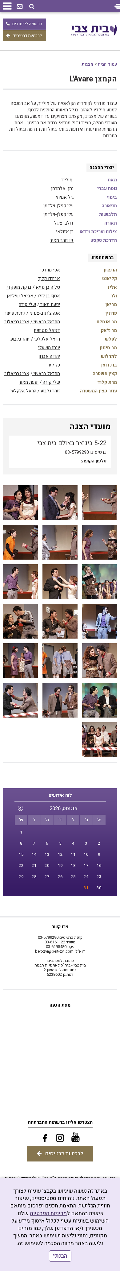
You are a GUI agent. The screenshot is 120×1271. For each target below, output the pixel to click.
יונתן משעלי (49, 347)
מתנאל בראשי (46, 321)
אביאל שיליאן (20, 295)
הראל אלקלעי (46, 339)
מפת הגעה (60, 1005)
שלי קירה (27, 304)
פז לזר (54, 365)
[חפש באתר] (31, 6)
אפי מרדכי (50, 270)
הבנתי (60, 1256)
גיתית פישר (14, 313)
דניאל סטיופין (47, 330)
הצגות (87, 64)
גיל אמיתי (65, 197)
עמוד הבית (107, 64)
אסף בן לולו (49, 295)
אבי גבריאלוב (16, 321)
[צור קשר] (19, 6)
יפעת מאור (49, 304)
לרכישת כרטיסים (27, 35)
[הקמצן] (99, 502)
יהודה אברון (49, 356)
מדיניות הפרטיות (48, 1213)
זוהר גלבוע (20, 339)
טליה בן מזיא (48, 287)
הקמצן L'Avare (93, 79)
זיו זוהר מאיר (62, 240)
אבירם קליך (49, 278)
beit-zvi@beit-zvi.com (54, 951)
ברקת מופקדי (18, 287)
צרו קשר (60, 926)
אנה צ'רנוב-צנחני (45, 313)
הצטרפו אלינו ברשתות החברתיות (60, 1122)
